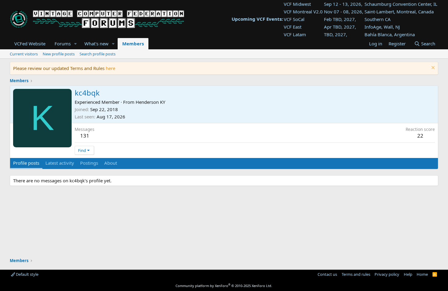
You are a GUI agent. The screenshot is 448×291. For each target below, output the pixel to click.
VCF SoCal (294, 19)
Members (133, 43)
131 (84, 135)
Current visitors (24, 54)
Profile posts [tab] (26, 163)
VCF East (292, 27)
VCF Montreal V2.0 (303, 12)
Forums (63, 43)
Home (422, 274)
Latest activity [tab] (59, 163)
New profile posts (59, 54)
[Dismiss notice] (432, 68)
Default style (26, 274)
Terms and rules (356, 274)
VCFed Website (29, 43)
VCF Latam (295, 34)
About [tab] (110, 163)
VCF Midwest (297, 4)
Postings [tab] (89, 163)
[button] (75, 43)
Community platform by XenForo (224, 285)
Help (408, 274)
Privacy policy (387, 274)
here (110, 68)
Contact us (327, 274)
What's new (96, 43)
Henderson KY (150, 102)
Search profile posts (98, 54)
